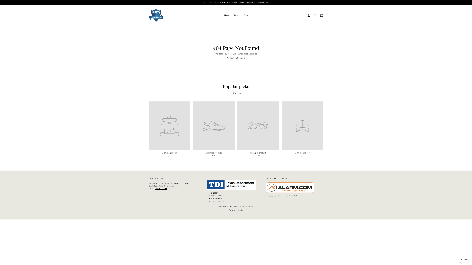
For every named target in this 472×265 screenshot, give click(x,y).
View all (236, 93)
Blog (246, 15)
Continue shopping (236, 58)
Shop (235, 15)
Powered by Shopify (236, 210)
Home (226, 15)
